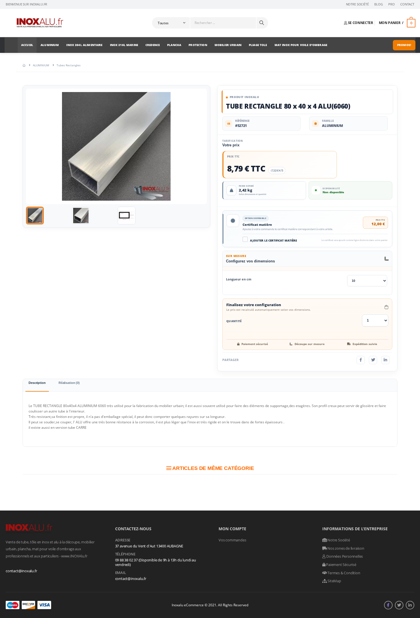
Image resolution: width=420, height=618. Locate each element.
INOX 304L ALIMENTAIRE (84, 45)
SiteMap (334, 580)
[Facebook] (361, 360)
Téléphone (125, 554)
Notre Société (357, 4)
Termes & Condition (343, 572)
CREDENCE (152, 45)
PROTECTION (198, 45)
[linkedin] (410, 605)
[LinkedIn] (385, 360)
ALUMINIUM (50, 45)
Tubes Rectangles (69, 65)
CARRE (81, 427)
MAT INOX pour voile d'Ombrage (301, 45)
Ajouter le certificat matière (273, 240)
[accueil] (24, 65)
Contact (407, 4)
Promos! (404, 45)
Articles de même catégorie (212, 468)
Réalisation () (69, 382)
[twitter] (399, 605)
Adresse (123, 540)
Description (37, 382)
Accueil (27, 45)
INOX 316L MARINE (124, 45)
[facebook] (388, 605)
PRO (391, 4)
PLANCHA (174, 45)
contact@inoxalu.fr (21, 570)
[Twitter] (373, 360)
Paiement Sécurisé (340, 564)
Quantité (234, 321)
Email (120, 573)
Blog (378, 4)
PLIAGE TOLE (258, 45)
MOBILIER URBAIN (228, 45)
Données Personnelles (344, 556)
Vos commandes (232, 540)
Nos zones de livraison (345, 548)
